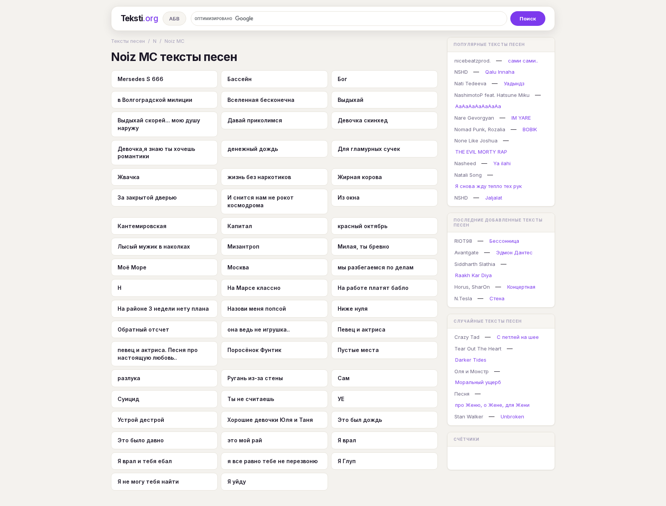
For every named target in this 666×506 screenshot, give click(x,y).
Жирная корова (360, 177)
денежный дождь (252, 149)
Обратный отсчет (143, 329)
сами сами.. (523, 61)
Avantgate (466, 252)
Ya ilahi (502, 163)
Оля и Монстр (471, 371)
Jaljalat (493, 198)
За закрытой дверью (147, 197)
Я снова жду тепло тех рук (488, 186)
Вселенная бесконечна (260, 99)
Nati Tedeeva (470, 83)
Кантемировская (142, 226)
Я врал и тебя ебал (145, 461)
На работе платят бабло (373, 287)
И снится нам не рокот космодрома (260, 201)
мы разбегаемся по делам (376, 267)
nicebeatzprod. (472, 61)
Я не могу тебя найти (148, 481)
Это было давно (141, 440)
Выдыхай (350, 99)
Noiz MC (175, 41)
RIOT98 (463, 241)
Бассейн (239, 79)
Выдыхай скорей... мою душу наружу (159, 124)
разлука (129, 378)
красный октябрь (362, 226)
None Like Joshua (476, 140)
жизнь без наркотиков (259, 177)
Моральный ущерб (478, 382)
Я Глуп (347, 461)
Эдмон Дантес (514, 252)
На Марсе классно (254, 287)
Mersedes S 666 (140, 79)
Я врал (347, 440)
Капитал (239, 226)
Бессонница (504, 241)
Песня (461, 394)
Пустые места (358, 350)
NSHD (461, 72)
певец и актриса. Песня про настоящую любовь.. (158, 354)
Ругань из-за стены (255, 378)
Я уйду (236, 481)
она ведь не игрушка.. (258, 329)
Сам (344, 378)
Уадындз (514, 83)
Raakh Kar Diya (473, 275)
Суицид (128, 399)
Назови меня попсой (256, 308)
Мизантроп (243, 246)
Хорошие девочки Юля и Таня (270, 419)
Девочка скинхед (363, 120)
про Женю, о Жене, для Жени (492, 405)
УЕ (341, 399)
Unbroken (512, 416)
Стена (497, 298)
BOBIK (530, 129)
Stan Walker (468, 416)
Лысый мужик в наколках (154, 246)
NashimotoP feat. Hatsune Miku (492, 95)
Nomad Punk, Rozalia (479, 129)
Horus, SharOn (472, 287)
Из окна (349, 197)
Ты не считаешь (250, 399)
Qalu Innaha (500, 72)
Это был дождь (360, 419)
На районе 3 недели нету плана (163, 308)
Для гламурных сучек (369, 149)
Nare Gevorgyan (474, 118)
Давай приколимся (254, 120)
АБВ (174, 18)
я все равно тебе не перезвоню (272, 461)
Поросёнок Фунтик (254, 350)
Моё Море (132, 267)
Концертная (521, 287)
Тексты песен (128, 41)
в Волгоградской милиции (155, 99)
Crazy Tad (466, 337)
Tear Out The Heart (477, 348)
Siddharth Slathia (474, 264)
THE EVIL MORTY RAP (481, 152)
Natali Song (468, 175)
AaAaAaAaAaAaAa (478, 106)
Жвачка (129, 177)
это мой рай (244, 440)
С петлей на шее (518, 337)
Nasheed (465, 163)
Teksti (139, 18)
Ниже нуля (353, 308)
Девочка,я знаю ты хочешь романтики (156, 153)
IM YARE (521, 118)
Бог (342, 79)
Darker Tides (470, 360)
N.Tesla (463, 298)
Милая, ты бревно (363, 246)
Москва (238, 267)
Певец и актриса (361, 329)
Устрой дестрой (141, 419)
